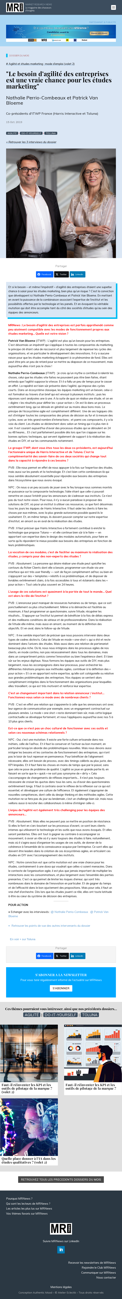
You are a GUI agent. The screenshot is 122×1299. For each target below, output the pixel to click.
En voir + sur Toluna (22, 939)
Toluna (51, 133)
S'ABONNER (61, 988)
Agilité (12, 133)
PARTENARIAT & (97, 22)
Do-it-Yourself (31, 133)
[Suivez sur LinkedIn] (61, 1249)
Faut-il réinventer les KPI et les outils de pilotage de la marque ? (91, 1086)
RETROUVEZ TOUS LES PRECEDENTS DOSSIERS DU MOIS (61, 1179)
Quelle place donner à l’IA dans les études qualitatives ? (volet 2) (29, 1160)
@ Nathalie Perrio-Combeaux (70, 912)
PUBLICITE (111, 22)
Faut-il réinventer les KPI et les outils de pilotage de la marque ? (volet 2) (27, 1088)
